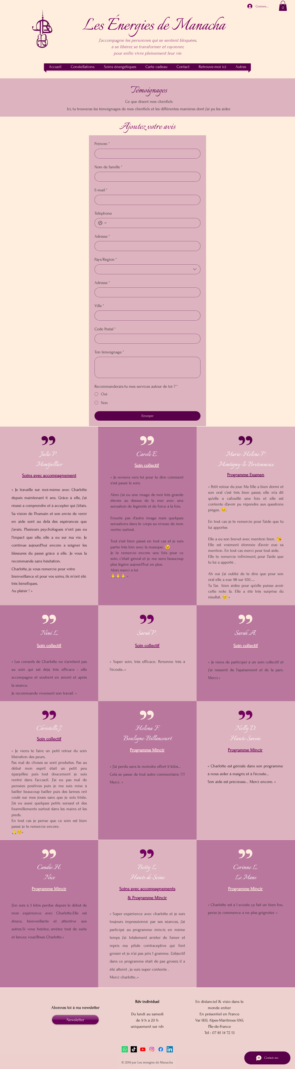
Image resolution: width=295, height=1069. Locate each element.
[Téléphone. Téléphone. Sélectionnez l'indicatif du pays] (102, 223)
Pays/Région (105, 259)
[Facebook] (161, 1049)
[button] (283, 6)
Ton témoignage (109, 352)
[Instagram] (152, 1049)
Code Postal (105, 329)
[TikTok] (134, 1049)
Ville (99, 306)
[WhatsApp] (125, 1049)
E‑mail (100, 190)
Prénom (102, 144)
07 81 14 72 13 (223, 1033)
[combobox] (147, 269)
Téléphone (103, 213)
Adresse (102, 236)
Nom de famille (108, 167)
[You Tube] (143, 1049)
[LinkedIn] (170, 1049)
